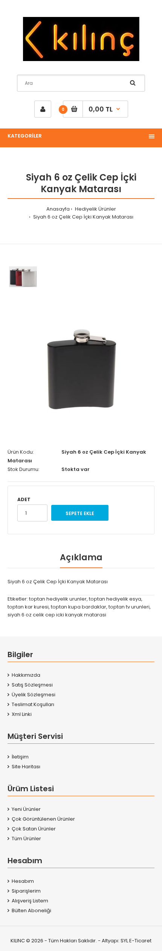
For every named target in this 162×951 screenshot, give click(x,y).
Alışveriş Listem (30, 900)
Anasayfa (58, 209)
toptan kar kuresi (28, 606)
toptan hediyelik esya (115, 598)
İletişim (20, 756)
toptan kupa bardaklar (78, 606)
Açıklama (81, 557)
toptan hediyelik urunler (58, 598)
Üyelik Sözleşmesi (33, 694)
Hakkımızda (26, 675)
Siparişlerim (26, 890)
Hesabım (23, 881)
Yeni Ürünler (26, 809)
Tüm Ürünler (26, 838)
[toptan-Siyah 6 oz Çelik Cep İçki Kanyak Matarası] (81, 366)
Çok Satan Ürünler (34, 828)
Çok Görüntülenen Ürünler (43, 819)
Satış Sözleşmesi (32, 684)
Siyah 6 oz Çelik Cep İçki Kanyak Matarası (82, 216)
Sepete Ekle (80, 513)
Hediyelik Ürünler (95, 209)
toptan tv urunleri (129, 606)
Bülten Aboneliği (31, 910)
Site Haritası (26, 766)
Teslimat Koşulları (33, 704)
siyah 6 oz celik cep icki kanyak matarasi (57, 614)
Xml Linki (22, 714)
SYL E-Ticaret (136, 940)
